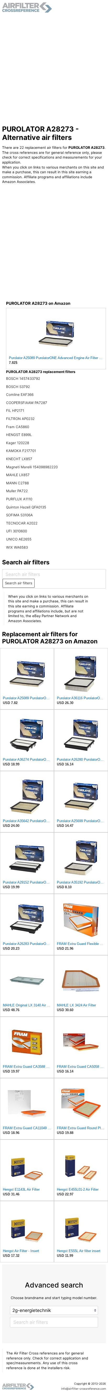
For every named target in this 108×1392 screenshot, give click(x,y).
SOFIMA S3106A (19, 515)
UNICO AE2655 (18, 539)
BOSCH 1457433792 (23, 378)
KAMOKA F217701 (21, 451)
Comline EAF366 (20, 394)
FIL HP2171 (15, 410)
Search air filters (18, 583)
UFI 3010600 (16, 531)
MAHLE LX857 (18, 475)
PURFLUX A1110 (19, 499)
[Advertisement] (54, 69)
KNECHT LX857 (19, 459)
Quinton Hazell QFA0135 (26, 507)
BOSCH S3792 (18, 387)
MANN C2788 (17, 483)
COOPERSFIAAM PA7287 (26, 403)
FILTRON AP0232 (20, 419)
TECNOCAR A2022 (21, 523)
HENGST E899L (19, 435)
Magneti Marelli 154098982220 (32, 467)
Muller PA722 (17, 491)
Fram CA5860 (17, 427)
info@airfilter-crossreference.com (83, 1388)
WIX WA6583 (17, 547)
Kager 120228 (17, 443)
